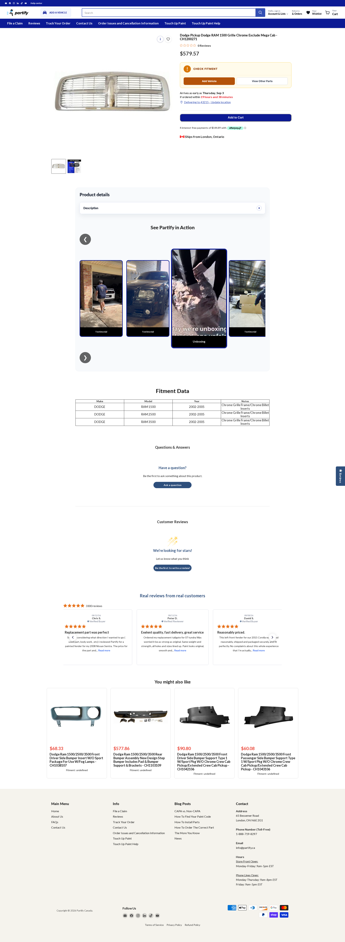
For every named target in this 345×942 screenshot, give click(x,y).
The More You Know (187, 833)
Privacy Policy (174, 924)
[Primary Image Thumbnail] (59, 166)
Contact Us (84, 23)
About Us (57, 816)
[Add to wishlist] (168, 39)
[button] (72, 637)
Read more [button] (104, 650)
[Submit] (260, 13)
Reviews (34, 23)
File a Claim (15, 23)
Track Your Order (58, 23)
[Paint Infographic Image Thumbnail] (74, 166)
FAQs (54, 822)
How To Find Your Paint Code (192, 816)
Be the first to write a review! (172, 567)
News (178, 838)
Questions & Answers (172, 447)
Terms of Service (154, 924)
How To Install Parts (187, 822)
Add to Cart (235, 117)
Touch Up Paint (175, 23)
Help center (36, 3)
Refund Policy (192, 924)
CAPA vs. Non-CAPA (187, 811)
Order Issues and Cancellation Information (128, 23)
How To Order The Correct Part (194, 827)
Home (55, 811)
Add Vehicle (209, 81)
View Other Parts (262, 81)
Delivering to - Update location (207, 102)
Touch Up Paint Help (206, 23)
